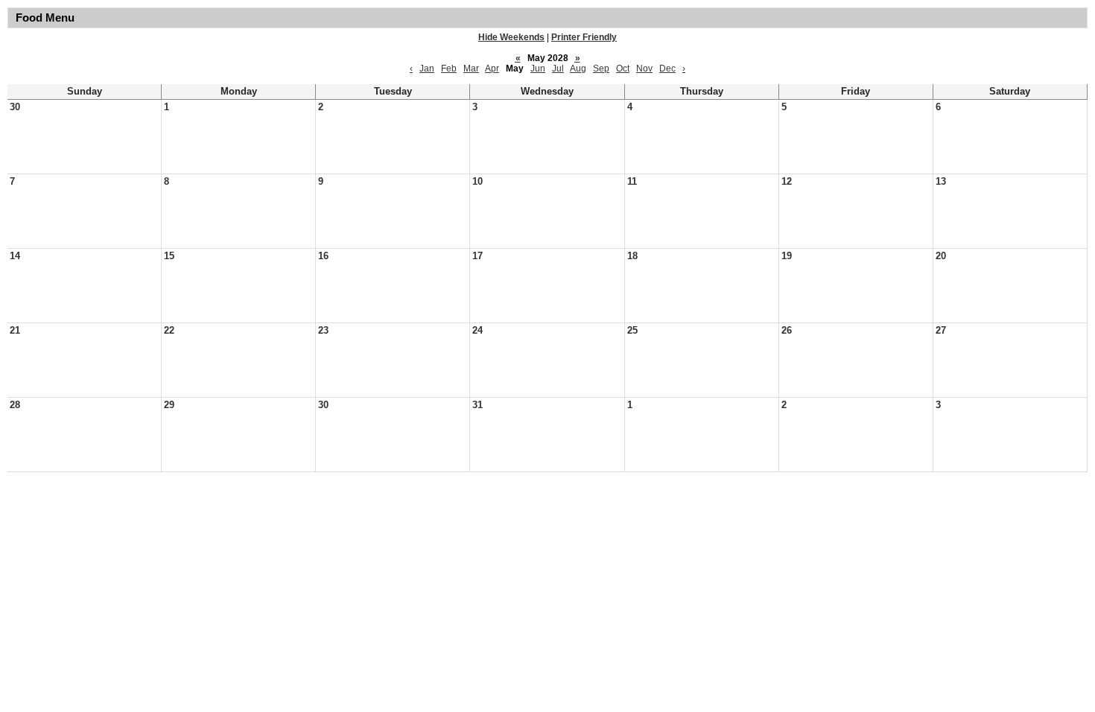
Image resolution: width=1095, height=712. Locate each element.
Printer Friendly (584, 37)
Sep (601, 68)
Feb (449, 68)
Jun (537, 68)
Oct (622, 68)
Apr (492, 68)
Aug (578, 68)
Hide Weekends (511, 37)
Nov (644, 68)
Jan (426, 68)
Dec (667, 68)
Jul (558, 68)
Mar (471, 68)
